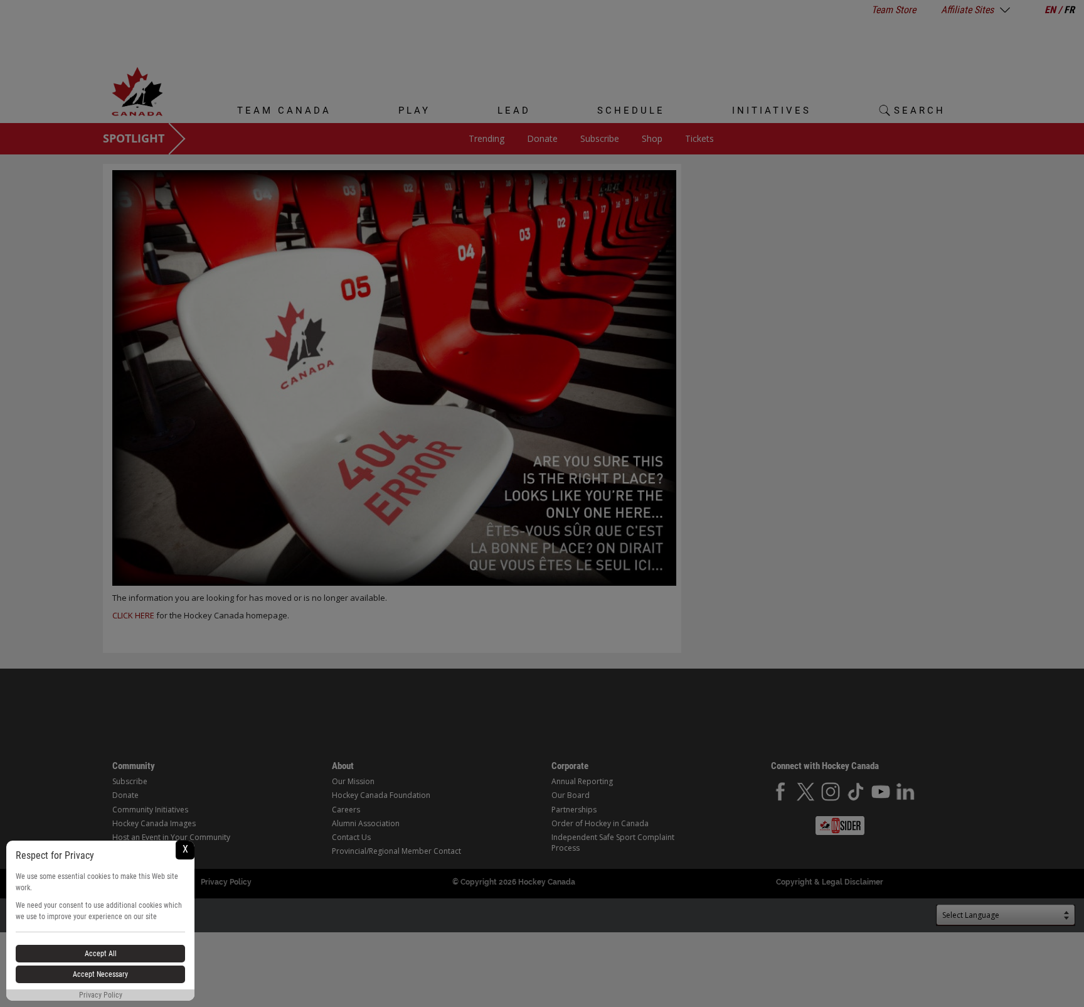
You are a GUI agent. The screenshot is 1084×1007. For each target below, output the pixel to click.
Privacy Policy (100, 995)
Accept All (101, 953)
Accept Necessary (100, 974)
